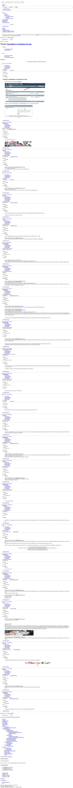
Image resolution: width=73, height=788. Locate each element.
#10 (11, 321)
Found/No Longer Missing (13, 736)
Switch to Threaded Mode (9, 57)
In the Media (9, 744)
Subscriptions (5, 721)
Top (19, 717)
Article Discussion (8, 729)
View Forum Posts (8, 66)
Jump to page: (5, 39)
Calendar (6, 14)
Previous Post (29, 61)
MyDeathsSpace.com (6, 782)
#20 (11, 553)
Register (4, 4)
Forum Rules (2, 778)
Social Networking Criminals (12, 738)
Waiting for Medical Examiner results (15, 732)
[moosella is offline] (13, 156)
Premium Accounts (6, 726)
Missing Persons (9, 735)
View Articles (7, 68)
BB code (4, 772)
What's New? (5, 21)
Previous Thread (4, 756)
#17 (11, 483)
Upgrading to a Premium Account (19, 44)
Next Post (44, 61)
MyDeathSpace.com (6, 728)
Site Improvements (10, 746)
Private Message (7, 67)
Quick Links (7, 17)
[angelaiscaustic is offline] (11, 129)
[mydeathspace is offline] (14, 295)
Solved (10, 734)
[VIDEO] (4, 775)
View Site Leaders (10, 18)
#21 (11, 572)
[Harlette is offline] (13, 675)
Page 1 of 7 (2, 37)
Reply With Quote (6, 120)
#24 (11, 668)
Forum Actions (7, 15)
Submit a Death (5, 20)
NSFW (6, 754)
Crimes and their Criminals (11, 739)
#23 (11, 642)
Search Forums (5, 723)
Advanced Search (6, 26)
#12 (11, 373)
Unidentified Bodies (12, 733)
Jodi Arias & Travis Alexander (12, 741)
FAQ (5, 13)
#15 (11, 436)
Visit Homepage (7, 199)
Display (3, 53)
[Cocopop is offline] (16, 649)
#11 (11, 348)
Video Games (7, 751)
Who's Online (5, 722)
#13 (11, 394)
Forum (4, 12)
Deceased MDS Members (11, 740)
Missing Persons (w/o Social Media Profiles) (16, 737)
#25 (11, 691)
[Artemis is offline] (13, 225)
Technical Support (8, 745)
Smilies (4, 773)
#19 (11, 524)
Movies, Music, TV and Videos (10, 750)
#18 (11, 504)
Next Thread (9, 756)
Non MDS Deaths (10, 730)
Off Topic (4, 747)
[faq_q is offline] (13, 608)
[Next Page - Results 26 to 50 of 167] (8, 37)
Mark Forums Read (10, 16)
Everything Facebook (8, 749)
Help (3, 5)
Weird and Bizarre (8, 752)
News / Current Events (8, 753)
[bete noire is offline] (13, 202)
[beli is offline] (15, 531)
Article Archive (5, 19)
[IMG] (4, 774)
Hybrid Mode (7, 56)
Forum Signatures (10, 743)
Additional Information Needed (12, 731)
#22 (11, 601)
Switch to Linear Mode (9, 55)
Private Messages (5, 720)
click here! (19, 81)
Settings (4, 719)
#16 (11, 460)
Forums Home (5, 724)
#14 (11, 414)
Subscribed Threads (6, 22)
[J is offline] (12, 70)
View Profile (7, 65)
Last (10, 37)
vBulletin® (6, 786)
